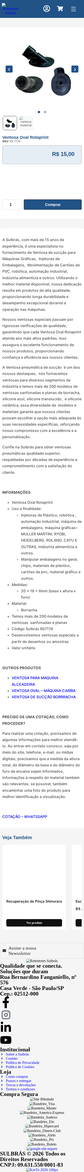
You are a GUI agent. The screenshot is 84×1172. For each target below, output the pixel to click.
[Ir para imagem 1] (39, 112)
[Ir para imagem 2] (45, 112)
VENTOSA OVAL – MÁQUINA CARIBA (44, 690)
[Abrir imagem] (42, 69)
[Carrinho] (60, 9)
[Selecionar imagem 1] (10, 123)
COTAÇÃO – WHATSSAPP (24, 816)
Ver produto (34, 923)
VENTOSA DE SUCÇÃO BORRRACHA (44, 697)
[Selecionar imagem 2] (26, 123)
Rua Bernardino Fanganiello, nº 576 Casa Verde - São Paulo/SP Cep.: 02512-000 (38, 985)
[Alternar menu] (74, 9)
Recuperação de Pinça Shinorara (34, 901)
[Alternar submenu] (47, 34)
